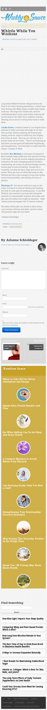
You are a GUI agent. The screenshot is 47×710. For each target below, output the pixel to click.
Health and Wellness (15, 224)
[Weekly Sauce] (23, 18)
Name (4, 295)
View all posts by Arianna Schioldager (16, 244)
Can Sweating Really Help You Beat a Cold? (23, 487)
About (9, 699)
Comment (5, 268)
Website (5, 312)
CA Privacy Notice (19, 702)
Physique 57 (7, 185)
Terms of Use (30, 702)
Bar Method (15, 153)
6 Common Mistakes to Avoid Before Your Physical (20, 460)
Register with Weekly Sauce (21, 699)
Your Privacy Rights (7, 702)
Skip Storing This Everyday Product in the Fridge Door (23, 540)
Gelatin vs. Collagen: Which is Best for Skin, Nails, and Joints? (23, 671)
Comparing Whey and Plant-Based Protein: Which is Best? (22, 628)
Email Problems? (7, 706)
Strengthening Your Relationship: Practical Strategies (22, 513)
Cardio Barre (7, 127)
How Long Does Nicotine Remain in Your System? (21, 637)
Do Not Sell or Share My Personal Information (26, 706)
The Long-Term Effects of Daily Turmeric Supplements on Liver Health (21, 679)
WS (3, 699)
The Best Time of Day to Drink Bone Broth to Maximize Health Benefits (22, 645)
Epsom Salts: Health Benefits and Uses (21, 407)
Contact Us (34, 699)
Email (4, 303)
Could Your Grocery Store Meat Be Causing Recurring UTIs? (22, 688)
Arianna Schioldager (10, 39)
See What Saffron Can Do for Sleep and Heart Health (22, 433)
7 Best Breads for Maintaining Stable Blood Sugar (23, 662)
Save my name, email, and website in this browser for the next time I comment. (23, 324)
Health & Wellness (15, 227)
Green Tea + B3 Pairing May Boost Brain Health (22, 566)
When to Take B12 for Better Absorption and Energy (19, 380)
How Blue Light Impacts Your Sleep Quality (22, 618)
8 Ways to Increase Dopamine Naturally (21, 652)
